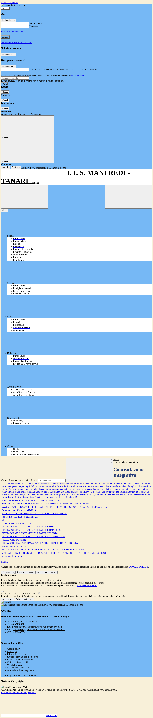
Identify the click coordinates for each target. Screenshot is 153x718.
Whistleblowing (14, 665)
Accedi (5, 8)
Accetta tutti (46, 572)
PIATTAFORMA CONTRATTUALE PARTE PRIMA (28, 526)
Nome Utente (35, 23)
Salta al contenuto (9, 2)
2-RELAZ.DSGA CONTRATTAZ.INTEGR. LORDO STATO (32, 500)
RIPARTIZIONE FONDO (14, 546)
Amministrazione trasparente (20, 670)
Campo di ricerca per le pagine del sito (19, 480)
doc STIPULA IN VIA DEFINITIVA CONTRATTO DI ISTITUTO (34, 513)
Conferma (16, 167)
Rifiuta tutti (25, 572)
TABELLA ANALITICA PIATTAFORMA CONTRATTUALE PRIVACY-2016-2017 (43, 549)
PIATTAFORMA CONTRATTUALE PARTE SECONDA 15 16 (33, 536)
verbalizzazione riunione (13, 556)
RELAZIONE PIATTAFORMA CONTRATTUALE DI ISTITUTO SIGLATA (40, 543)
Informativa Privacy (16, 654)
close (4, 210)
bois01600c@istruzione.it (38, 627)
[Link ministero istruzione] (14, 5)
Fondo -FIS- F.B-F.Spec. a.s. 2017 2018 (21, 517)
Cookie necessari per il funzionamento (19, 593)
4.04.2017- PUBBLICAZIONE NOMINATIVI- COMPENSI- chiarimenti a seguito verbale (45, 503)
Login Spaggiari (77, 75)
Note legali (12, 651)
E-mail (32, 69)
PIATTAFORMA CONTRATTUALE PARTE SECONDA (30, 533)
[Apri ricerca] (128, 197)
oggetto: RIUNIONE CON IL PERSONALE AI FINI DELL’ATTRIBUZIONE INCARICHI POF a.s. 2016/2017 (56, 507)
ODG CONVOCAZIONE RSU (17, 523)
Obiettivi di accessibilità (18, 662)
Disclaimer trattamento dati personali (18, 692)
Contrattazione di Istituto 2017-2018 (19, 510)
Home (116, 459)
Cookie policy (13, 649)
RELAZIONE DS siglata (14, 539)
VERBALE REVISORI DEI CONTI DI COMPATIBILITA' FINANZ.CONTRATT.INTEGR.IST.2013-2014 (54, 553)
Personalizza (8, 572)
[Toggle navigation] (24, 197)
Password (34, 26)
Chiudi (5, 92)
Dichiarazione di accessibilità (21, 659)
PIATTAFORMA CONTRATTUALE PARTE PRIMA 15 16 (31, 530)
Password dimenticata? (12, 31)
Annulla (5, 167)
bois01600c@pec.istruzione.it (39, 629)
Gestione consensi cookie (19, 667)
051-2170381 (17, 624)
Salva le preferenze (24, 599)
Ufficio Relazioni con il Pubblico (22, 657)
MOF (4, 520)
